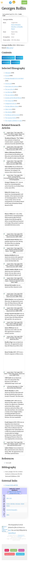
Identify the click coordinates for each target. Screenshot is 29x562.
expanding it (12, 533)
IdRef (8, 514)
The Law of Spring (9, 95)
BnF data (13, 503)
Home (6, 550)
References (19, 57)
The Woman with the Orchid (12, 115)
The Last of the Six (9, 89)
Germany (17, 503)
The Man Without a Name (11, 106)
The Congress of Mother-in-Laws (13, 120)
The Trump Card (9, 100)
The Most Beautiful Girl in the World (14, 78)
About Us (21, 550)
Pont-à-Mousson (15, 24)
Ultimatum (8, 72)
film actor (10, 48)
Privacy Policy (20, 554)
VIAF (10, 498)
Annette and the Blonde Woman (13, 98)
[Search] (13, 2)
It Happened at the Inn (11, 103)
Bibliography (6, 62)
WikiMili (4, 2)
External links (15, 62)
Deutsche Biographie (12, 510)
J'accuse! (7, 75)
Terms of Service (9, 554)
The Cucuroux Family (10, 117)
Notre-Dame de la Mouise (11, 86)
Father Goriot (8, 109)
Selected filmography (8, 57)
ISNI (8, 498)
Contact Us (14, 550)
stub (9, 530)
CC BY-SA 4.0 (19, 536)
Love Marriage (9, 92)
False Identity (8, 112)
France (13, 29)
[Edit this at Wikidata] (14, 493)
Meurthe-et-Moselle (17, 26)
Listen (24, 2)
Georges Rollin (9, 485)
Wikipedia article (21, 535)
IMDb (16, 485)
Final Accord (8, 83)
